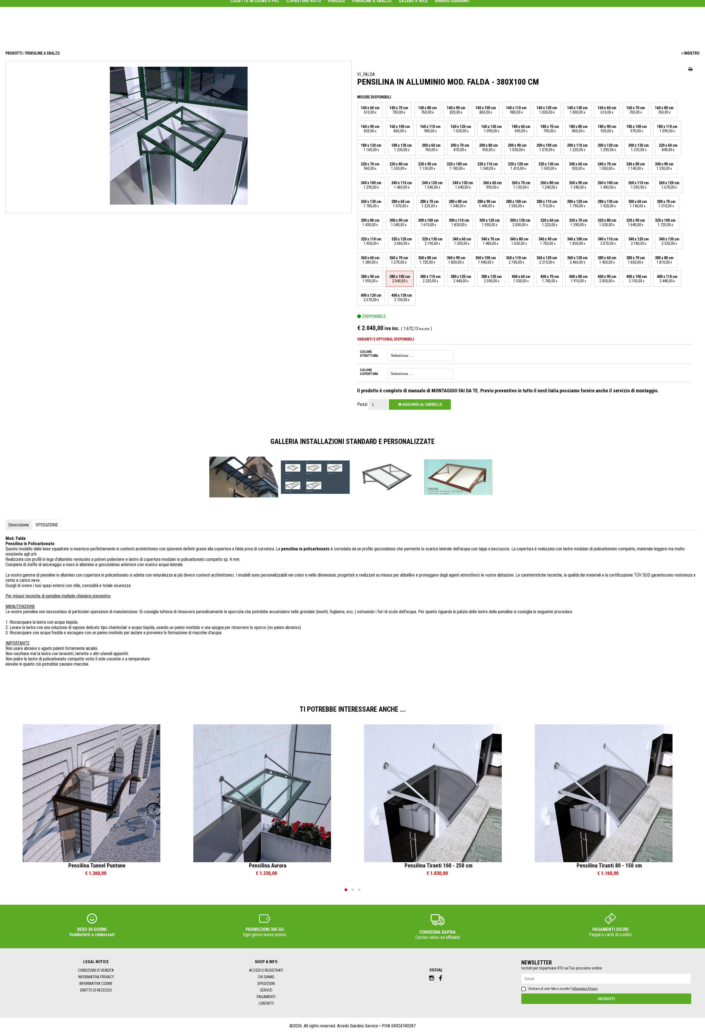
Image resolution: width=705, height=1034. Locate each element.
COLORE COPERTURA (369, 372)
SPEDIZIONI (266, 983)
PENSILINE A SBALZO (42, 53)
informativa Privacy (585, 989)
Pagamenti (266, 997)
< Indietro (690, 53)
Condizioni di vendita (96, 970)
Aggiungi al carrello (422, 404)
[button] (346, 890)
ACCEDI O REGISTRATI (266, 970)
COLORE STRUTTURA (369, 354)
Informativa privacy (96, 977)
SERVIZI (266, 990)
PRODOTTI (14, 53)
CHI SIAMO (266, 977)
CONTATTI (266, 1003)
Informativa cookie (96, 983)
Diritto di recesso (96, 990)
